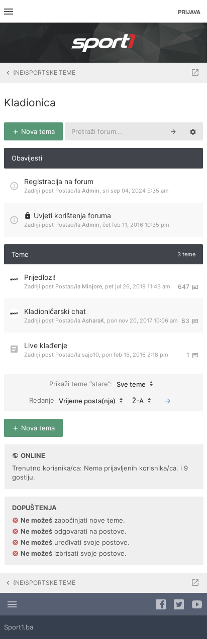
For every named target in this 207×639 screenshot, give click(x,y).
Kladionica (30, 102)
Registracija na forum (58, 181)
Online (33, 455)
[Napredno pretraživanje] (193, 131)
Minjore (92, 286)
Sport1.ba (18, 627)
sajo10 (90, 354)
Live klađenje (45, 345)
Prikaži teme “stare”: (97, 383)
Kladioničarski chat (55, 311)
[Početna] (103, 42)
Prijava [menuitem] (189, 12)
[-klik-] (168, 400)
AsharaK (93, 320)
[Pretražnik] (173, 131)
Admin (90, 190)
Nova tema (37, 131)
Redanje (72, 400)
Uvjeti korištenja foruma (72, 215)
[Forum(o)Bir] (195, 73)
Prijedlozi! (40, 277)
